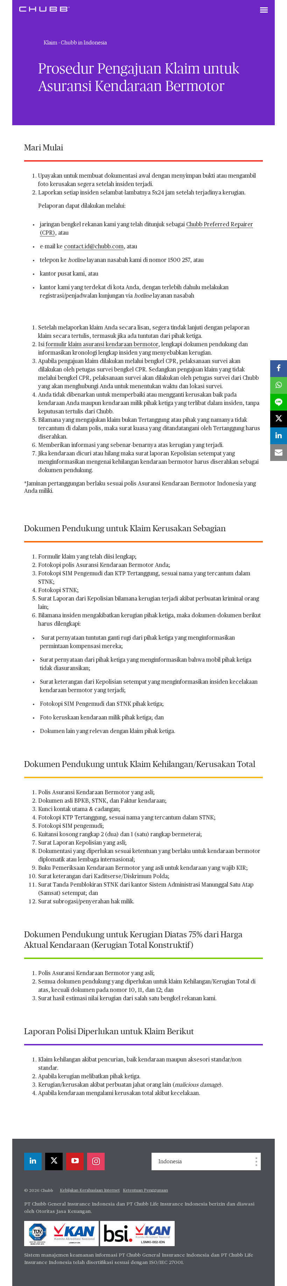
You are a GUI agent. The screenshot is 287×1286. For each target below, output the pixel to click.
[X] (54, 1161)
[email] (278, 452)
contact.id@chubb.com (94, 247)
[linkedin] (33, 1161)
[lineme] (278, 402)
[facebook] (278, 368)
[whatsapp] (278, 385)
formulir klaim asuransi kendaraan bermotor (102, 345)
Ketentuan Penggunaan (145, 1190)
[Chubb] (44, 9)
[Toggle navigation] (264, 10)
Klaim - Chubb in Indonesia (75, 42)
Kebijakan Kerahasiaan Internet (90, 1190)
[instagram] (96, 1161)
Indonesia (170, 1161)
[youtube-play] (75, 1161)
